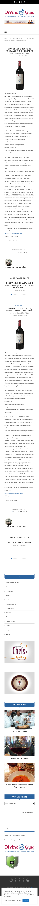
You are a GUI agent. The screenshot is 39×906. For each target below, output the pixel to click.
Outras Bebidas (17, 38)
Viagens (8, 630)
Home (6, 38)
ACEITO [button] (26, 900)
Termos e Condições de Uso (13, 840)
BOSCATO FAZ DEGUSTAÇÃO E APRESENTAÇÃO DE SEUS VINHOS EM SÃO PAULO (19, 285)
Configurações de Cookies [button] (12, 900)
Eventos (8, 595)
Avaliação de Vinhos (19, 758)
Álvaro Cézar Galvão (23, 53)
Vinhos (8, 634)
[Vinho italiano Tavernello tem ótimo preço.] (19, 764)
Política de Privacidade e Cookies (14, 835)
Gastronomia (10, 600)
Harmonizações (11, 604)
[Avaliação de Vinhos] (19, 737)
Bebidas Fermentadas (13, 582)
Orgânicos (9, 617)
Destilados (9, 591)
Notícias (8, 613)
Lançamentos (10, 608)
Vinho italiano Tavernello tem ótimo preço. (19, 786)
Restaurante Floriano (19, 542)
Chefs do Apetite (19, 732)
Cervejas (8, 587)
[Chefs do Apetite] (19, 711)
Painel (8, 626)
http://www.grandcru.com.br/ (13, 234)
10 (27, 294)
